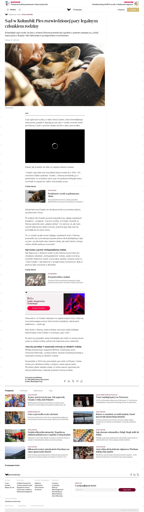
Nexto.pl (54, 487)
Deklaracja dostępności (24, 492)
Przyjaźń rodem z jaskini (59, 277)
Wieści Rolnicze (57, 494)
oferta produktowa (37, 506)
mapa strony (9, 506)
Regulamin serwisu (23, 487)
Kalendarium (22, 506)
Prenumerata (39, 487)
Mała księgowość (57, 489)
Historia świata (52, 273)
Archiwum (38, 489)
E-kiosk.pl (55, 483)
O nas (7, 483)
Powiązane (9, 391)
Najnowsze (38, 391)
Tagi (50, 391)
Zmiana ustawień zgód (24, 485)
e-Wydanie (121, 10)
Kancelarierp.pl (57, 492)
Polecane (24, 391)
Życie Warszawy (57, 496)
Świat (19, 14)
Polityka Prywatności (24, 483)
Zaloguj (133, 10)
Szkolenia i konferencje (12, 501)
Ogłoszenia (38, 485)
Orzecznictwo (52, 190)
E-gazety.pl (55, 485)
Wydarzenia (77, 10)
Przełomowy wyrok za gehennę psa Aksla (63, 195)
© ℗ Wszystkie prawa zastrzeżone (37, 379)
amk (26, 113)
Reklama (38, 483)
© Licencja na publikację (33, 377)
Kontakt (7, 485)
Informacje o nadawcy (24, 489)
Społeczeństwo (27, 14)
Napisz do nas (9, 487)
